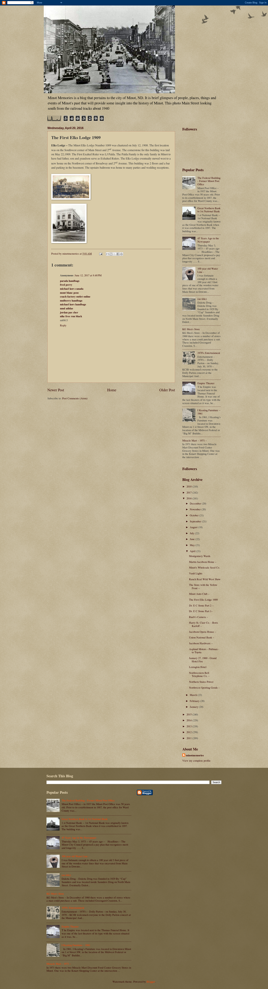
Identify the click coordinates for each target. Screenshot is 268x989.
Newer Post (55, 389)
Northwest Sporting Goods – (204, 687)
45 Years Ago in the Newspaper (208, 239)
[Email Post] (100, 253)
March (194, 695)
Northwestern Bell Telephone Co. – (199, 674)
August (194, 527)
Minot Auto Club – (199, 594)
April (193, 551)
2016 (189, 498)
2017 (189, 492)
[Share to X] (114, 254)
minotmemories (195, 755)
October (194, 515)
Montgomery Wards (199, 556)
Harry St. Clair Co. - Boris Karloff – (203, 624)
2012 (189, 732)
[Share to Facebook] (118, 254)
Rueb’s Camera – (198, 617)
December (196, 503)
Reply (63, 325)
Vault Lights (195, 573)
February (195, 701)
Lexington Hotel (197, 667)
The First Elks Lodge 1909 (203, 599)
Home (111, 389)
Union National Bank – (201, 637)
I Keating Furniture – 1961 (208, 411)
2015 (189, 714)
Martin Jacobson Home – (202, 562)
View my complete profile (196, 760)
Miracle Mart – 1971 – (194, 440)
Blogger (151, 981)
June (192, 539)
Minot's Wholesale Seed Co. (204, 567)
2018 (189, 486)
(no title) (202, 299)
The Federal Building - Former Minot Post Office (208, 181)
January (194, 706)
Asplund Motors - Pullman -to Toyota (204, 650)
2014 (189, 720)
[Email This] (107, 254)
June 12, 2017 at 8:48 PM (88, 275)
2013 (189, 726)
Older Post (167, 389)
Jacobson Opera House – (202, 631)
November (195, 509)
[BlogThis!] (111, 254)
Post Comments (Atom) (75, 398)
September (196, 521)
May (192, 545)
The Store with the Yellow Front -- (203, 586)
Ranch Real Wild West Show (205, 579)
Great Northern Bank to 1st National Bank (208, 209)
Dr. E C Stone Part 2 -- (201, 605)
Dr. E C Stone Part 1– (201, 611)
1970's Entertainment (208, 353)
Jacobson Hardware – (201, 643)
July (192, 533)
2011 (189, 738)
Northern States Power (201, 681)
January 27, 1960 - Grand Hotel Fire (202, 659)
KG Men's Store (191, 329)
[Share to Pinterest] (121, 254)
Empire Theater (205, 383)
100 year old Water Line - (207, 270)
